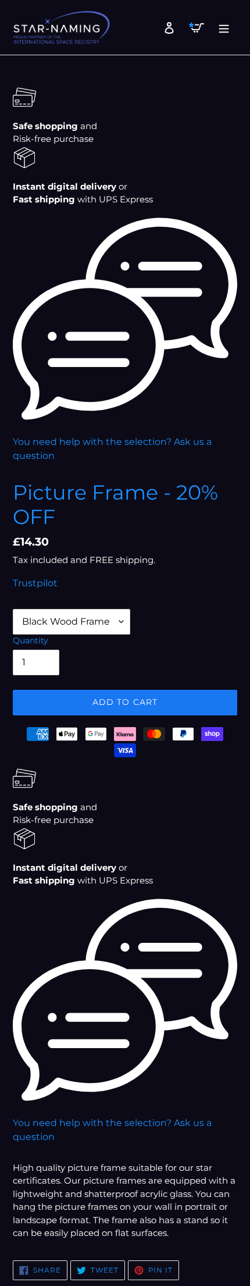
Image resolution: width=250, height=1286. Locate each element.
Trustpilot (35, 583)
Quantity (30, 640)
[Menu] (221, 27)
